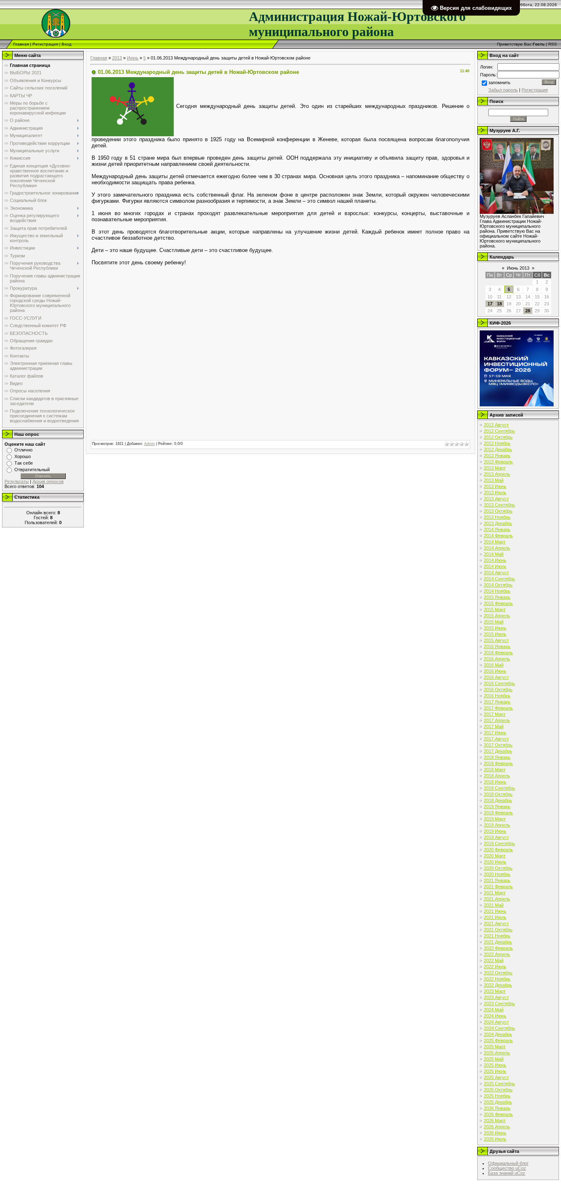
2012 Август (496, 424)
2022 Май (494, 960)
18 (499, 303)
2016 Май (494, 664)
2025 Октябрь (498, 1089)
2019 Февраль (498, 812)
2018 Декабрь (498, 800)
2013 (117, 57)
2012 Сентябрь (499, 431)
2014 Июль (495, 566)
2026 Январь (497, 1108)
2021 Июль (495, 917)
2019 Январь (497, 806)
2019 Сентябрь (499, 843)
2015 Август (496, 640)
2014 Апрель (497, 547)
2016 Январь (497, 646)
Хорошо (22, 456)
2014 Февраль (498, 535)
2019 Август (496, 837)
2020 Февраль (498, 849)
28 (527, 310)
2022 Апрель (497, 954)
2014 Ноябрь (497, 591)
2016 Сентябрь (499, 683)
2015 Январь (497, 597)
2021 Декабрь (498, 942)
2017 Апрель (497, 720)
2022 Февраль (498, 948)
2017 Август (496, 738)
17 (489, 303)
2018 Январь (497, 757)
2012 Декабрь (498, 449)
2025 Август (496, 1077)
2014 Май (494, 554)
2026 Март (495, 1120)
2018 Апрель (497, 775)
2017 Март (495, 714)
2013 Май (494, 480)
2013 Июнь (495, 486)
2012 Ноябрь (497, 443)
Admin (149, 444)
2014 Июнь (495, 560)
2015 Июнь (495, 628)
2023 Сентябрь (499, 1003)
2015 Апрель (497, 615)
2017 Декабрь (498, 751)
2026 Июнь (495, 1132)
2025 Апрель (497, 1052)
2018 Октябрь (498, 794)
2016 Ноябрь (497, 695)
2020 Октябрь (498, 868)
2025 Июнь (495, 1065)
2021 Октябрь (498, 929)
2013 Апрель (497, 474)
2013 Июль (495, 492)
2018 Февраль (498, 763)
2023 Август (496, 997)
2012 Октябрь (498, 437)
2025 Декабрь (498, 1102)
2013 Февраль (498, 461)
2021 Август (496, 923)
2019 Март (495, 818)
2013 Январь (497, 455)
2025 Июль (495, 1071)
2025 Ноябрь (497, 1095)
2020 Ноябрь (497, 874)
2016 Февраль (498, 652)
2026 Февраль (498, 1114)
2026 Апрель (497, 1126)
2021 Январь (497, 880)
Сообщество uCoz (507, 1168)
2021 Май (494, 905)
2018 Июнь (495, 781)
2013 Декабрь (498, 523)
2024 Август (496, 1022)
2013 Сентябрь (499, 504)
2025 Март (495, 1046)
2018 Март (495, 769)
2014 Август (496, 572)
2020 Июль (495, 861)
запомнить (499, 82)
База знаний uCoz (506, 1173)
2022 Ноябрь (497, 978)
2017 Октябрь (498, 744)
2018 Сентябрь (499, 788)
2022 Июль (495, 966)
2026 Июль (495, 1139)
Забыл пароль (503, 89)
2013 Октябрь (498, 511)
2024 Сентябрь (499, 1028)
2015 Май (494, 621)
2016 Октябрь (498, 689)
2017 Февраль (498, 708)
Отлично (23, 449)
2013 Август (496, 498)
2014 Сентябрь (499, 578)
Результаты (17, 481)
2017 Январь (497, 701)
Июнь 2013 (518, 268)
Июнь (132, 57)
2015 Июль (495, 634)
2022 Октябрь (498, 972)
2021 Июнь (495, 911)
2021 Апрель (497, 898)
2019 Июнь (495, 831)
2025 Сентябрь (499, 1083)
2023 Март (495, 991)
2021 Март (495, 892)
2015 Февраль (498, 603)
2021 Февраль (498, 886)
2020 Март (495, 855)
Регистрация (45, 44)
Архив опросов (48, 481)
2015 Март (495, 609)
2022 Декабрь (498, 985)
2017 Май (494, 726)
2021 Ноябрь (497, 935)
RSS (552, 44)
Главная (21, 44)
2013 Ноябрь (497, 517)
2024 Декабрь (498, 1034)
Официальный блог (508, 1163)
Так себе (23, 463)
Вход (66, 44)
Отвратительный (32, 469)
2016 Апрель (497, 658)
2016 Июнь (495, 671)
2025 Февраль (498, 1040)
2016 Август (496, 677)
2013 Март (495, 467)
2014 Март (495, 541)
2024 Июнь (495, 1015)
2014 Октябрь (498, 584)
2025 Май (494, 1058)
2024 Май (494, 1009)
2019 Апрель (497, 825)
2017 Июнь (495, 732)
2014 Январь (497, 529)
